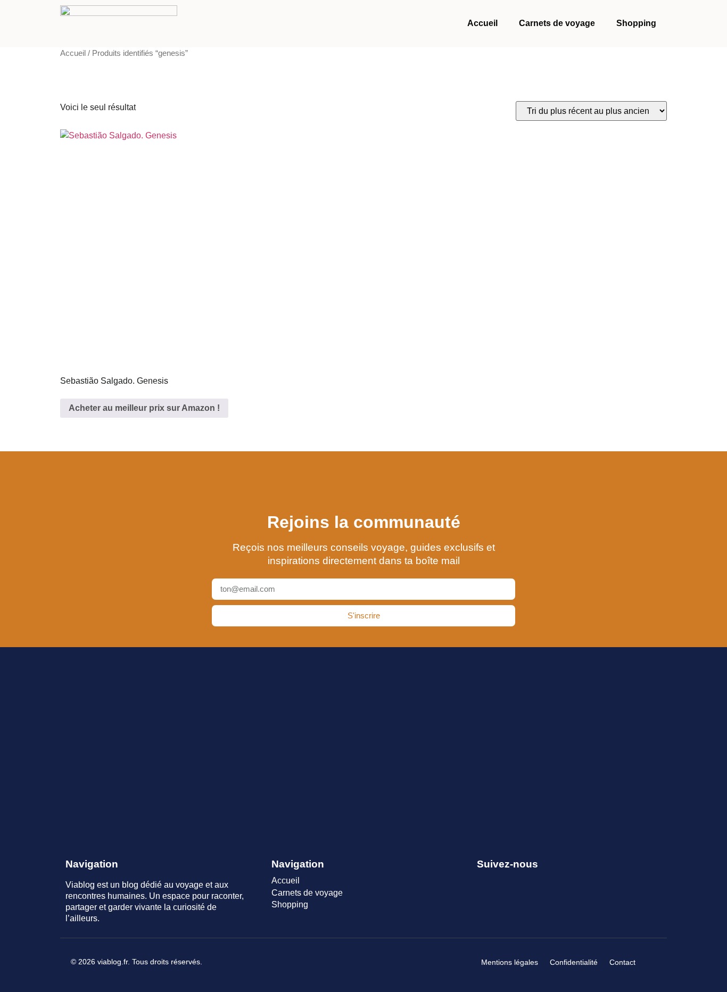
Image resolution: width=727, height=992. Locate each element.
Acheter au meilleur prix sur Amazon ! (144, 407)
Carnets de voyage (557, 23)
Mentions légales (509, 962)
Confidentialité (574, 962)
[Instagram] (521, 881)
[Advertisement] (363, 743)
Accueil (482, 23)
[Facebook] (483, 881)
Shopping (636, 23)
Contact (622, 962)
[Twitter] (502, 881)
